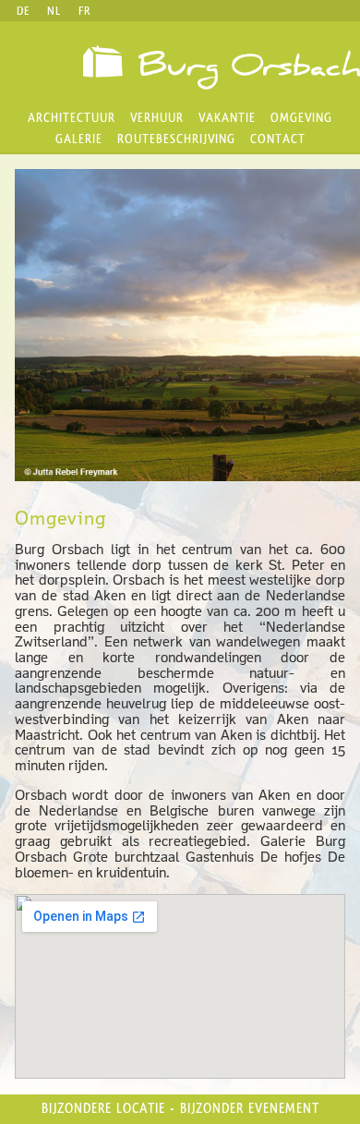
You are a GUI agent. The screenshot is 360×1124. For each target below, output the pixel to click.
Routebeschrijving (176, 139)
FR (84, 11)
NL (54, 11)
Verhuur (157, 118)
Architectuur (71, 118)
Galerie (78, 139)
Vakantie (227, 118)
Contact (278, 139)
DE (23, 11)
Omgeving (301, 118)
